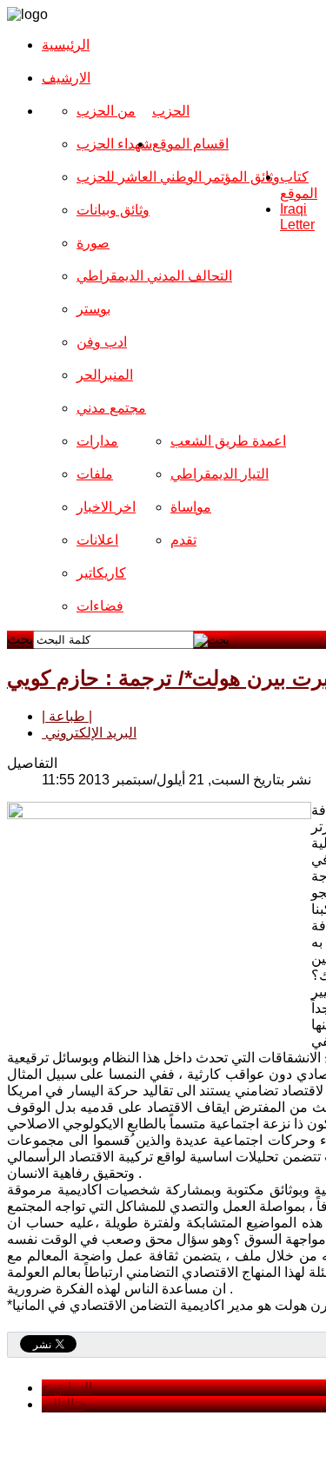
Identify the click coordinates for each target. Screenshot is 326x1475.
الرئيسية (66, 44)
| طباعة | (67, 716)
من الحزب (106, 110)
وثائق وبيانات (113, 209)
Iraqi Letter (297, 217)
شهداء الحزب (114, 143)
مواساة (190, 506)
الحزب (171, 110)
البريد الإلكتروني (89, 732)
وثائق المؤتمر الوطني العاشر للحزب (178, 176)
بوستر (93, 308)
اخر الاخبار (106, 506)
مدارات (97, 440)
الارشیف (66, 77)
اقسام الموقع (190, 143)
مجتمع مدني (111, 407)
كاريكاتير (101, 573)
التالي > (63, 1404)
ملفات (95, 473)
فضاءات (100, 606)
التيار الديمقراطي (219, 473)
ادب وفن (102, 341)
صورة (93, 242)
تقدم (183, 539)
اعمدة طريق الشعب (228, 440)
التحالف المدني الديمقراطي (154, 275)
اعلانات (97, 539)
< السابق (67, 1387)
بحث (20, 639)
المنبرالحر (105, 374)
